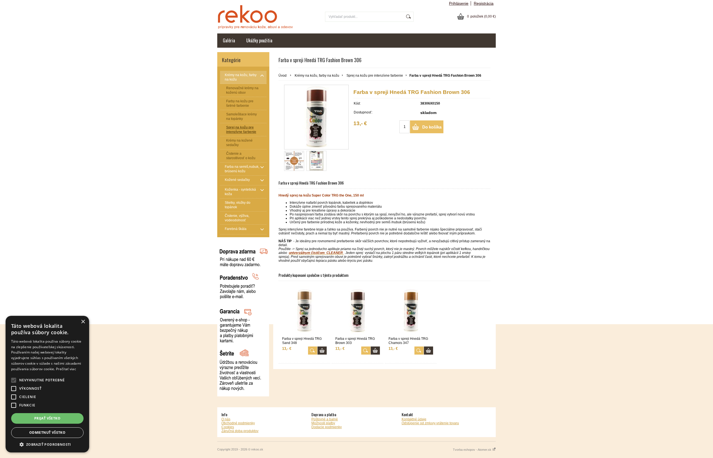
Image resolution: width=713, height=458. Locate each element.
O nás (225, 419)
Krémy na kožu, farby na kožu (317, 75)
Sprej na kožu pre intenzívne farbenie (374, 75)
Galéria (229, 40)
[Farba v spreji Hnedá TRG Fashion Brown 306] (316, 117)
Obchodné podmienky (238, 423)
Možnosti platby (323, 423)
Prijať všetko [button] (47, 418)
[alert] (47, 384)
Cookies (227, 427)
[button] (47, 444)
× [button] (83, 322)
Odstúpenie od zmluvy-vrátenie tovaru (430, 423)
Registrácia (484, 3)
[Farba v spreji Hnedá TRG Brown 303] (357, 311)
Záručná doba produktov (239, 431)
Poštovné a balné (324, 419)
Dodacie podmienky (326, 427)
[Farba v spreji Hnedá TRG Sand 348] (304, 311)
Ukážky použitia (259, 40)
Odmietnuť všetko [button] (47, 432)
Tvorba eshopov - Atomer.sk (472, 449)
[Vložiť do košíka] (322, 350)
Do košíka (431, 127)
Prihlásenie (458, 3)
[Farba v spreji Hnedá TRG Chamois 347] (411, 311)
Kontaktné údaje (414, 419)
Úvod (283, 75)
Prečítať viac (66, 369)
